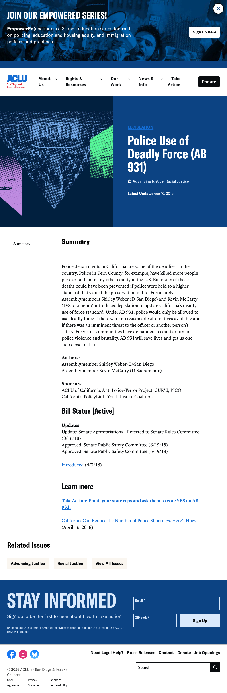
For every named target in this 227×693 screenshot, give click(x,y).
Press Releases (141, 652)
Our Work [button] (116, 81)
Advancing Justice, (149, 181)
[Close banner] (218, 8)
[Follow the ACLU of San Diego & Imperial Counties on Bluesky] (34, 655)
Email (140, 600)
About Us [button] (45, 81)
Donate (209, 81)
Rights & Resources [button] (76, 81)
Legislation (140, 127)
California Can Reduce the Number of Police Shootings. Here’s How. (129, 520)
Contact (166, 652)
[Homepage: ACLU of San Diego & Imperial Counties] (21, 81)
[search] (215, 667)
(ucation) (29, 28)
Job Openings (207, 652)
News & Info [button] (146, 81)
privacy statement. (19, 631)
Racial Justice (177, 181)
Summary (21, 243)
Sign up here (204, 31)
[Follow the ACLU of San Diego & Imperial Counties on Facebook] (11, 655)
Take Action (174, 81)
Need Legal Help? (106, 652)
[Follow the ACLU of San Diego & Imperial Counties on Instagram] (23, 655)
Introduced (73, 464)
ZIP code (142, 617)
